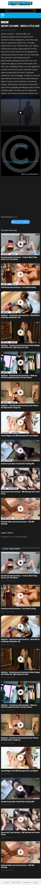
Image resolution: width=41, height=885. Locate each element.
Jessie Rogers (15, 432)
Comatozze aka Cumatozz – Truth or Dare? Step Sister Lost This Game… (19, 258)
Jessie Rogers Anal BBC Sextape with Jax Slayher (19, 435)
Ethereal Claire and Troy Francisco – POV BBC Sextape (17, 523)
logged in (12, 537)
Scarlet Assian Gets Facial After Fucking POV (17, 463)
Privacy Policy (27, 882)
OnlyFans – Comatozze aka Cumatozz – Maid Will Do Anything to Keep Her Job (20, 316)
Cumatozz (13, 254)
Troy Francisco (12, 488)
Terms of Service (16, 882)
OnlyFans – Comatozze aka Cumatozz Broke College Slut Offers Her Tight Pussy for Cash (20, 346)
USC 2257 (6, 882)
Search (33, 11)
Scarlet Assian (6, 460)
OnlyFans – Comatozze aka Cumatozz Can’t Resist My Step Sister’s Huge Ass (19, 406)
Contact (35, 882)
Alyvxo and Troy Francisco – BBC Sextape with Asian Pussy (20, 493)
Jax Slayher (5, 432)
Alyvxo (4, 488)
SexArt (15, 217)
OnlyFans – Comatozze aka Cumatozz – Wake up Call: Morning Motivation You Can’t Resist (19, 376)
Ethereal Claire (7, 518)
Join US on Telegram (21, 222)
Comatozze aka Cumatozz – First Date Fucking (18, 287)
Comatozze (5, 254)
